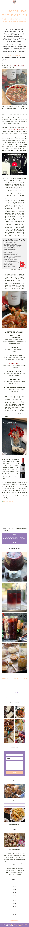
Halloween (21, 537)
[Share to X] (13, 542)
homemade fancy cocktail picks (11, 538)
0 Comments (14, 534)
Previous (5, 679)
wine (14, 540)
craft (16, 537)
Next (25, 679)
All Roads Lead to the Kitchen (19, 924)
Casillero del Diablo (10, 537)
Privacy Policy (14, 920)
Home (16, 679)
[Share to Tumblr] (15, 542)
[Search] (23, 697)
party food (22, 538)
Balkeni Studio (18, 925)
